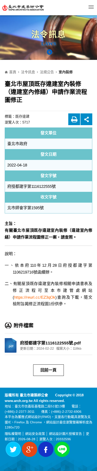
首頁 (12, 72)
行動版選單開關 (91, 7)
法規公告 (47, 72)
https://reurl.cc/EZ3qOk (34, 297)
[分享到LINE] (62, 449)
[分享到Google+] (29, 449)
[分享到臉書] (45, 449)
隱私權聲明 (13, 434)
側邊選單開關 (52, 55)
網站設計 (34, 417)
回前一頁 (48, 370)
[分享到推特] (13, 449)
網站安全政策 (35, 434)
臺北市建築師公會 (31, 8)
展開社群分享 (86, 119)
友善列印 (74, 119)
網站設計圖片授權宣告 (65, 434)
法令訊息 (28, 72)
